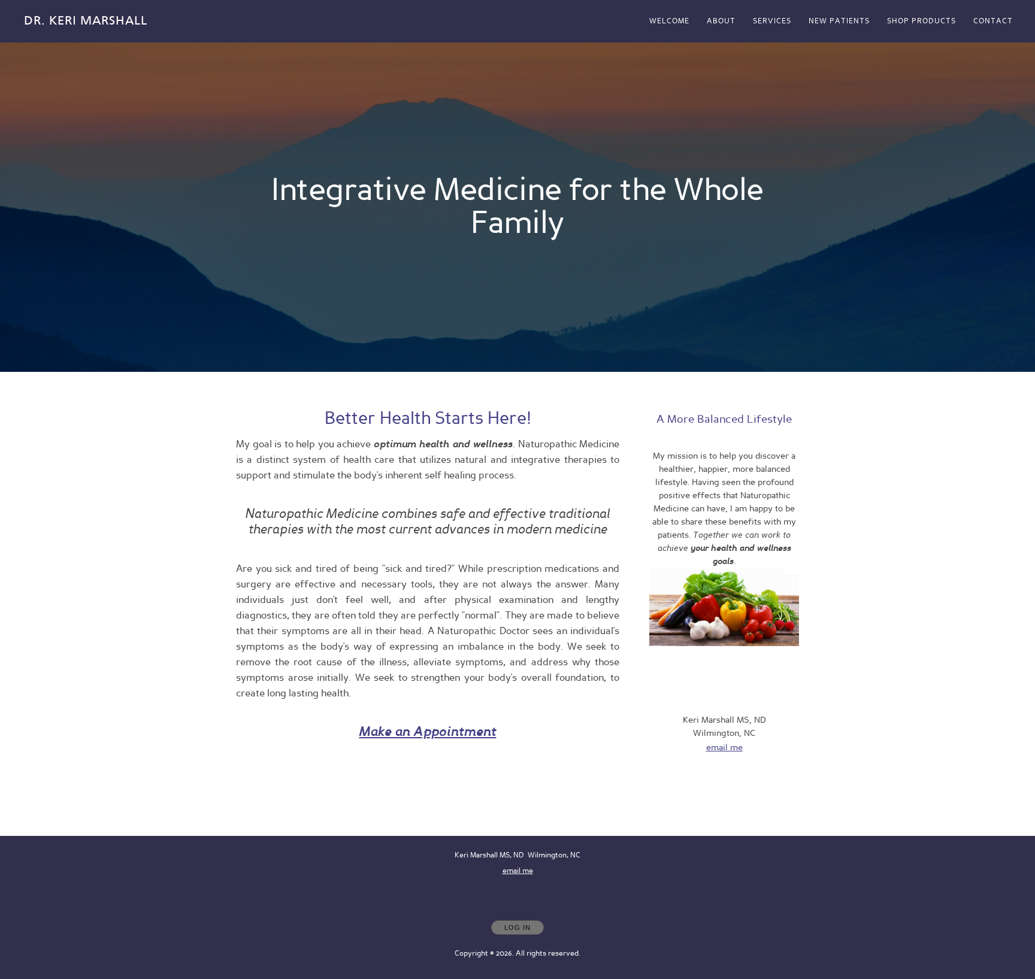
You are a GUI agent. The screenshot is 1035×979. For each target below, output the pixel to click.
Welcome (669, 21)
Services (772, 21)
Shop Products (921, 21)
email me (724, 748)
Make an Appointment (428, 732)
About (721, 21)
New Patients (839, 21)
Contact (993, 21)
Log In (517, 927)
